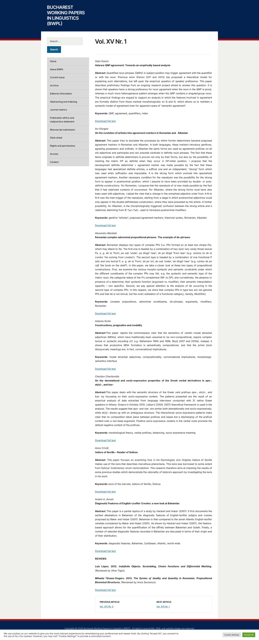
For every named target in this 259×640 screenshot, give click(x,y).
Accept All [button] (248, 635)
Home (53, 61)
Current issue (57, 77)
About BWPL (57, 69)
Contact (54, 162)
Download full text (105, 121)
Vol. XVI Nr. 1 (163, 606)
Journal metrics (58, 109)
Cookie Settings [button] (231, 635)
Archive (54, 85)
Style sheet (56, 137)
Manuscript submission (62, 129)
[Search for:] (68, 41)
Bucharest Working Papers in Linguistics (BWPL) (66, 15)
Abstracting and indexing (63, 101)
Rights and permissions (62, 145)
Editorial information (61, 93)
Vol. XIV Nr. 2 (106, 606)
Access (54, 153)
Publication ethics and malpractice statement (62, 119)
